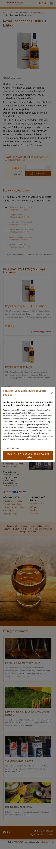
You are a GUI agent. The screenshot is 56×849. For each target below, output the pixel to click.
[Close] (52, 393)
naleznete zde (42, 439)
